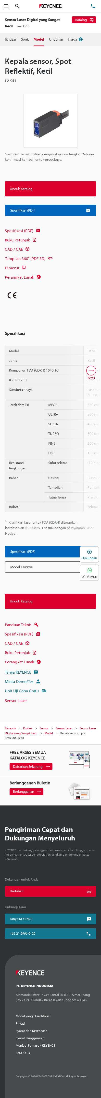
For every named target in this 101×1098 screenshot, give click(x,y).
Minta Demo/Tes (19, 681)
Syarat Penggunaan (30, 1038)
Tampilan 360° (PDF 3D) (25, 258)
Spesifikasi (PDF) (19, 230)
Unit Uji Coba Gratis (22, 690)
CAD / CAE (14, 249)
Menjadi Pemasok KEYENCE (35, 1045)
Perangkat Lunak (19, 277)
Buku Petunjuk (17, 239)
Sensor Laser (16, 700)
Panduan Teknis (18, 624)
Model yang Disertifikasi (33, 1016)
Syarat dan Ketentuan (32, 1031)
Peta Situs (23, 1053)
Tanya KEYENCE (18, 672)
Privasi (20, 1023)
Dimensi (12, 267)
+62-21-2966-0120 (22, 933)
